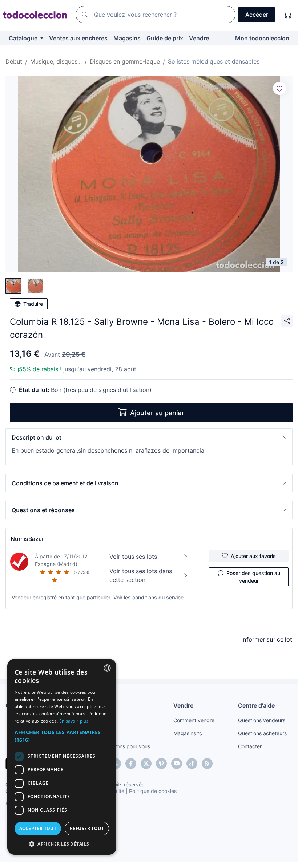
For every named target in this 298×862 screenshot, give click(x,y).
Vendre (199, 38)
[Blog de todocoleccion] (207, 763)
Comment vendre (193, 720)
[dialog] (61, 757)
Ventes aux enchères (78, 38)
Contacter (250, 746)
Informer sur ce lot (266, 639)
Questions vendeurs (261, 720)
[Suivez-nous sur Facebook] (130, 763)
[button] (149, 437)
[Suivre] (279, 88)
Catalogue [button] (24, 38)
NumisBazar (27, 538)
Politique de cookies (153, 791)
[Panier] (287, 14)
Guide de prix (164, 38)
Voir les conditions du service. (149, 597)
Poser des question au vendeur (253, 577)
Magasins (127, 38)
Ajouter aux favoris (253, 556)
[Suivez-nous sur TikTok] (191, 763)
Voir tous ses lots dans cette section (140, 575)
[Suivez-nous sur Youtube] (176, 763)
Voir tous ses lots (133, 556)
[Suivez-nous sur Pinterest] (161, 763)
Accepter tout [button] (37, 828)
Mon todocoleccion (262, 38)
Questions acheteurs (262, 733)
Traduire (33, 304)
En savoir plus (74, 721)
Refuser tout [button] (87, 828)
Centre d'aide (256, 705)
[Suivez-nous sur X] (146, 763)
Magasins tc (187, 733)
